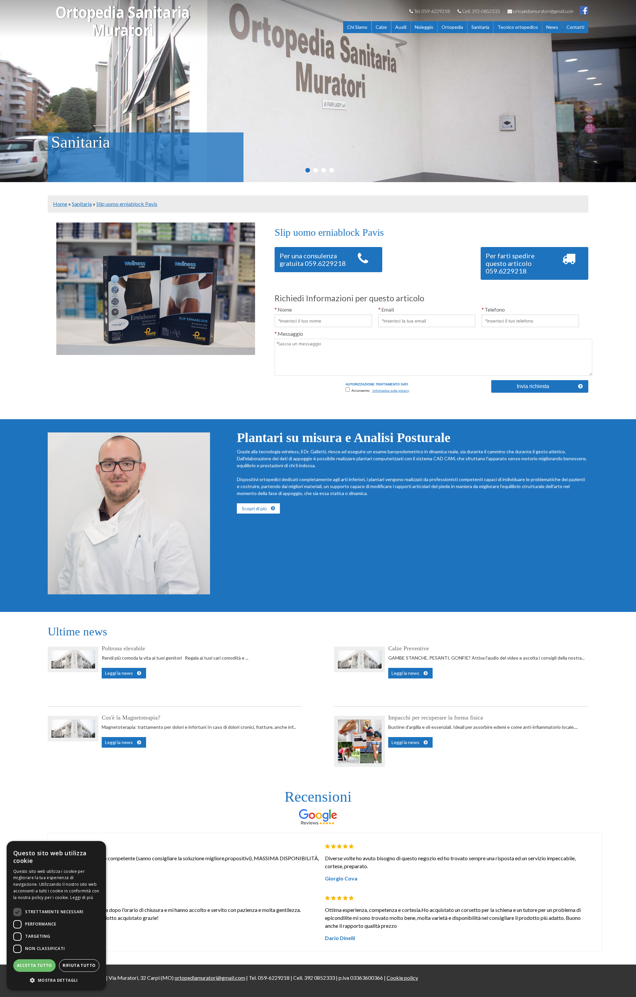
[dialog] (56, 915)
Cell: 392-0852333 (480, 11)
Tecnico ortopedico (518, 27)
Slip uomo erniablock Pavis (126, 204)
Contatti (575, 27)
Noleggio (424, 27)
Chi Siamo (357, 27)
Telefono (493, 309)
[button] (56, 980)
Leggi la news (119, 673)
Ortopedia (452, 27)
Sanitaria (480, 27)
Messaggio (289, 333)
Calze (381, 27)
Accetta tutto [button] (34, 965)
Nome (283, 309)
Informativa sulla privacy (390, 390)
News (552, 27)
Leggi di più (81, 897)
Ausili (400, 27)
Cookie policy (402, 977)
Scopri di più (254, 508)
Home (60, 204)
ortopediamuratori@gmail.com (542, 11)
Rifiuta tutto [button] (79, 965)
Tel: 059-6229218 (431, 11)
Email (386, 309)
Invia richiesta (533, 386)
